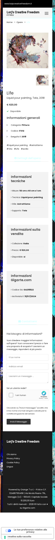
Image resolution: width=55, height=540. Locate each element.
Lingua (10, 466)
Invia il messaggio (18, 421)
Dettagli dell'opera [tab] (28, 158)
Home (10, 22)
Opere (19, 22)
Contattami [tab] (29, 321)
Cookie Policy (13, 462)
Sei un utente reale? (17, 388)
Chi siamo (11, 454)
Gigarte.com (29, 507)
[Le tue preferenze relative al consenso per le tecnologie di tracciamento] (5, 537)
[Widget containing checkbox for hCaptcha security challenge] (28, 395)
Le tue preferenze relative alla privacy (30, 530)
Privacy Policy (13, 458)
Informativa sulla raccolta (17, 536)
